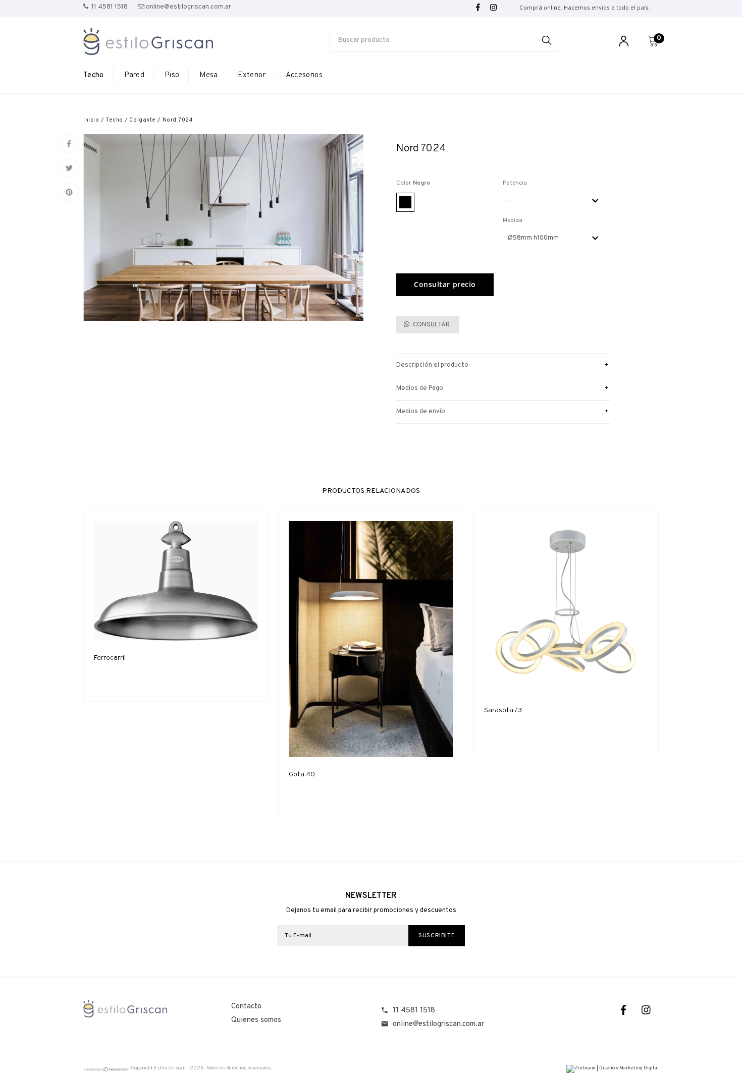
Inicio (91, 120)
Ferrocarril (110, 658)
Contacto (246, 1006)
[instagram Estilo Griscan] (493, 8)
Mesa (208, 75)
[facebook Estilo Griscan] (478, 8)
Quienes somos (256, 1020)
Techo (93, 75)
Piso (172, 75)
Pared (134, 75)
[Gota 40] (371, 639)
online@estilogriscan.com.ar (438, 1024)
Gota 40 (302, 774)
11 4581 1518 (414, 1010)
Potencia (515, 183)
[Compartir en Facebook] (69, 143)
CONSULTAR (430, 325)
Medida (512, 220)
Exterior (251, 75)
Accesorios (304, 75)
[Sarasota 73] (566, 607)
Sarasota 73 (503, 710)
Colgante (142, 120)
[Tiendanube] (106, 1070)
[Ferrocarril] (176, 581)
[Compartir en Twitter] (69, 168)
